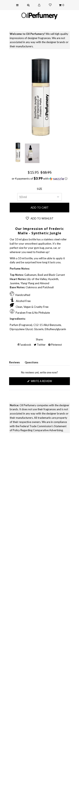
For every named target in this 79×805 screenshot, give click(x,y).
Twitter (41, 344)
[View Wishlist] (50, 5)
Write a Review (47, 382)
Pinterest (56, 344)
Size (39, 188)
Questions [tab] (31, 363)
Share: (39, 339)
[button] (39, 179)
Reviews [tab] (14, 363)
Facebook (25, 344)
